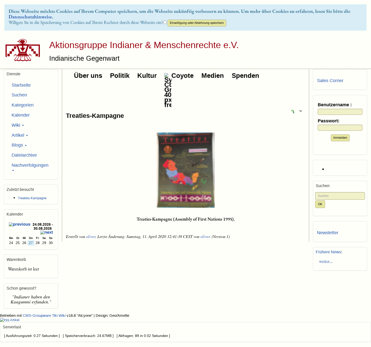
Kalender (21, 115)
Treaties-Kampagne (95, 115)
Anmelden (340, 138)
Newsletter (327, 232)
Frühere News (328, 252)
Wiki (16, 125)
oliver (90, 236)
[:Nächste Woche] (46, 233)
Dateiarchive (24, 155)
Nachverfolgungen (30, 165)
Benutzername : (335, 104)
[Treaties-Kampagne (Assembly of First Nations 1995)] (185, 170)
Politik (119, 75)
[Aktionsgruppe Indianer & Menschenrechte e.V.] (21, 50)
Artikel (18, 135)
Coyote (182, 75)
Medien (212, 75)
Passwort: (328, 121)
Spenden (245, 75)
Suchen (19, 94)
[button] (292, 111)
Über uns (88, 75)
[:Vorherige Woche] (19, 225)
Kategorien (23, 105)
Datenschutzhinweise (30, 16)
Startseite (21, 85)
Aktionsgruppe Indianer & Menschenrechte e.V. (144, 45)
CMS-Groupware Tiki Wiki (45, 316)
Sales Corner (330, 80)
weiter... (325, 261)
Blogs (18, 145)
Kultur (147, 75)
